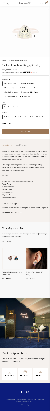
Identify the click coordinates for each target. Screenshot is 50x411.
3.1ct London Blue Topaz (29, 92)
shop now (7, 242)
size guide (7, 123)
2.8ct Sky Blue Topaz (11, 92)
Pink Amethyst (25, 96)
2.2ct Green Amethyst (27, 88)
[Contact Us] (8, 4)
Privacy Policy (25, 405)
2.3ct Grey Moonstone (27, 83)
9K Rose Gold (40, 117)
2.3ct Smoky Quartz (10, 96)
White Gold (7, 117)
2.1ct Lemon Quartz (10, 88)
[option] (13, 264)
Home (4, 60)
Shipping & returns (11, 212)
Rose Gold (18, 117)
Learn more (35, 72)
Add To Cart (25, 131)
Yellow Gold (29, 117)
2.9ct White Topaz (10, 83)
